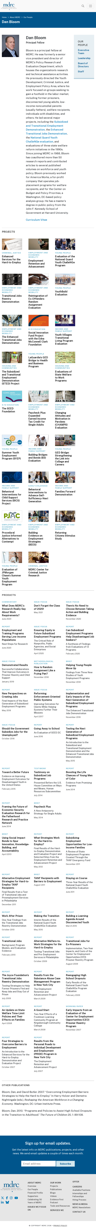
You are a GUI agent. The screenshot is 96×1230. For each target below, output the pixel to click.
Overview (32, 1186)
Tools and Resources (60, 1206)
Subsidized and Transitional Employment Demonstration (47, 125)
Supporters (33, 1196)
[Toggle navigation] (90, 5)
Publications (56, 1189)
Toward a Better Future (15, 772)
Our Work (55, 1183)
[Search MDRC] (83, 6)
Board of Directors (83, 65)
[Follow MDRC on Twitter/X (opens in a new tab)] (2, 1198)
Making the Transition (46, 915)
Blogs (53, 1193)
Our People (28, 17)
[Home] (10, 6)
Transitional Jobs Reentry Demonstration (12, 298)
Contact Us (79, 1212)
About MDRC (15, 17)
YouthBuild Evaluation (61, 293)
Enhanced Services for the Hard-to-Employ (11, 259)
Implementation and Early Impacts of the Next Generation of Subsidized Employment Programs (80, 700)
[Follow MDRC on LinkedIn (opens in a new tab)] (2, 1202)
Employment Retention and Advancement (36, 263)
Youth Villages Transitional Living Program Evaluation (64, 339)
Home (4, 17)
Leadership (84, 58)
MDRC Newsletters (81, 1207)
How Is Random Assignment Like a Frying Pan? (44, 670)
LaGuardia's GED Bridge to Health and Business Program (38, 362)
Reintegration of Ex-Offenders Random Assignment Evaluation (38, 301)
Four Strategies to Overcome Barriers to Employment (14, 1044)
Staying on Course (76, 878)
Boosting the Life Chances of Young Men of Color (79, 775)
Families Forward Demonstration (65, 493)
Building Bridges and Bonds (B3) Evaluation (37, 457)
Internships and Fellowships (79, 1195)
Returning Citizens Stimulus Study (65, 535)
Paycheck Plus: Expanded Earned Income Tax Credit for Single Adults (37, 418)
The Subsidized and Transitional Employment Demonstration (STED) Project (11, 377)
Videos (53, 1196)
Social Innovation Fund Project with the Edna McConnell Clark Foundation (38, 338)
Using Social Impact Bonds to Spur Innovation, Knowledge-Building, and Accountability (15, 844)
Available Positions (81, 1190)
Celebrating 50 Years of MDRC (35, 1201)
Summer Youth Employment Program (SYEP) (11, 455)
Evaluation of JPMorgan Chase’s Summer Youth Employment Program (11, 577)
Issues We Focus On (37, 1208)
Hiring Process (79, 1200)
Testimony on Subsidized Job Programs (42, 775)
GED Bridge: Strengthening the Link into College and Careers (63, 458)
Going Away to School (47, 728)
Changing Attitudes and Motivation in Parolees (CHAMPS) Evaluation (62, 420)
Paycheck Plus (42, 806)
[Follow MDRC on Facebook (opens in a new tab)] (7, 1198)
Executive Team (83, 52)
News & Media (80, 1204)
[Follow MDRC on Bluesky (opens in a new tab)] (7, 1202)
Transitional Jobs (12, 941)
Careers (77, 1187)
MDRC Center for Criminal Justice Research (38, 572)
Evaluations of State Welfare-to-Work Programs (63, 376)
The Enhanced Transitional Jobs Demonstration (12, 339)
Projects (54, 1186)
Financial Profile (35, 1193)
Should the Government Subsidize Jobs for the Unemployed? (15, 732)
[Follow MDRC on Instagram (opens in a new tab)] (11, 1198)
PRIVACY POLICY (60, 1226)
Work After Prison (12, 915)
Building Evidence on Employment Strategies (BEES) (35, 538)
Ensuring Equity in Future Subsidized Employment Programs (47, 633)
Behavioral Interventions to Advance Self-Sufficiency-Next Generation (38, 495)
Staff (81, 71)
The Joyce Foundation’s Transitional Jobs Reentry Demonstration (15, 978)
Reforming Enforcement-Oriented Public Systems (47, 696)
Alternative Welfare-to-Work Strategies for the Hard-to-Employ (48, 944)
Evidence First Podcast (57, 1201)
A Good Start (41, 1010)
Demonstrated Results (15, 665)
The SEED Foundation (8, 410)
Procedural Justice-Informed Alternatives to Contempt (12, 537)
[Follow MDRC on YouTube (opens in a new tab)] (16, 1198)
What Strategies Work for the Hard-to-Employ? (47, 841)
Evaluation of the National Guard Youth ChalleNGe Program (65, 261)
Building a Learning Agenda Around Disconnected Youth (77, 919)
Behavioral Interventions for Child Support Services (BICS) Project (11, 497)
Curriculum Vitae (36, 219)
